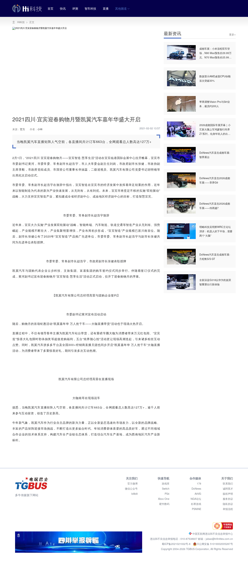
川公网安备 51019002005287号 (215, 544)
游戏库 (165, 483)
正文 (31, 22)
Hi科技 (21, 22)
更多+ (232, 34)
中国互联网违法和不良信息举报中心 (212, 533)
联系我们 (228, 483)
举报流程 (228, 509)
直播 (106, 8)
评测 (75, 8)
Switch (165, 488)
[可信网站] (222, 528)
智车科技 (90, 8)
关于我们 (227, 478)
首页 (50, 8)
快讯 (63, 8)
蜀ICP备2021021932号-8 (176, 544)
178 (199, 483)
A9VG (198, 493)
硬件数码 (164, 504)
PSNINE (196, 509)
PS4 (167, 493)
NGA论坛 (196, 499)
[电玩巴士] (31, 483)
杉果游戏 (196, 504)
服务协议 (228, 499)
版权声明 (228, 493)
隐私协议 (228, 504)
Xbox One (163, 499)
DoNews (196, 488)
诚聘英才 (228, 488)
